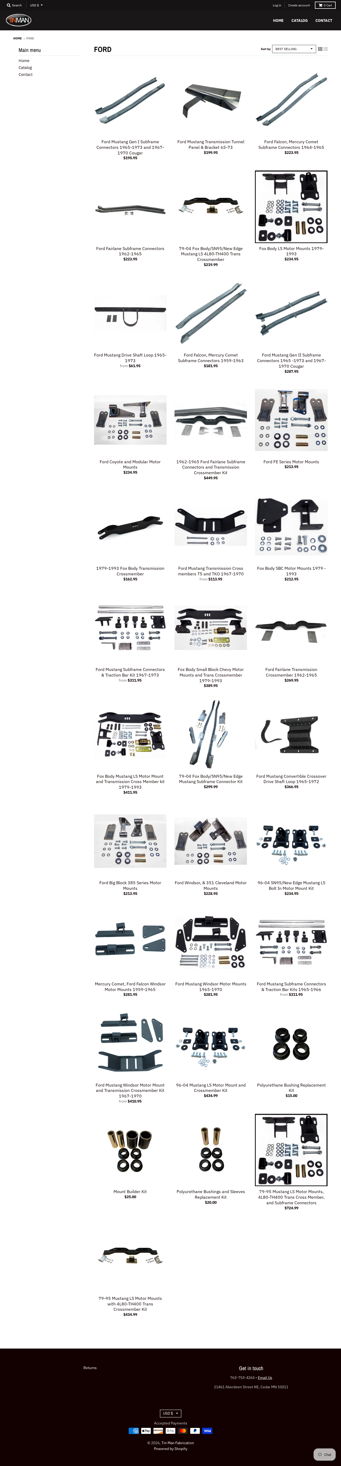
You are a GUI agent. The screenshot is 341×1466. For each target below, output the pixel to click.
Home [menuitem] (278, 20)
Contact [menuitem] (323, 20)
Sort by (266, 49)
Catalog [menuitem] (299, 20)
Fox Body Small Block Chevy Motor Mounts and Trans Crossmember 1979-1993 (211, 675)
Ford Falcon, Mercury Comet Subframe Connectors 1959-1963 (211, 357)
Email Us (265, 1377)
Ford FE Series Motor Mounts (291, 461)
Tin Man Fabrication (177, 1442)
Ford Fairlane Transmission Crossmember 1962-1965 (291, 672)
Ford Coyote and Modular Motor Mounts (130, 464)
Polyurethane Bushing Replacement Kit (291, 1087)
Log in (277, 5)
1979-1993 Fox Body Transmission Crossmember (130, 571)
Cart (328, 5)
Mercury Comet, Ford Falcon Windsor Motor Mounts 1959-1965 (130, 986)
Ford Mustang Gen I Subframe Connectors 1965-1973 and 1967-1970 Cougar (130, 147)
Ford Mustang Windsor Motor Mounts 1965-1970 (210, 986)
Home (17, 38)
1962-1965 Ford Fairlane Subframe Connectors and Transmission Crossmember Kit (210, 467)
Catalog (25, 67)
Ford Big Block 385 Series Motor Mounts (130, 885)
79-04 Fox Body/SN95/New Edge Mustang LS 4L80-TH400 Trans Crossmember (211, 254)
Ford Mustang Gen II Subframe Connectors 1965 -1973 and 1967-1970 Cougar (291, 360)
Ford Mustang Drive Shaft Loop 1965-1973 (130, 357)
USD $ (34, 5)
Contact (26, 74)
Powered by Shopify (170, 1448)
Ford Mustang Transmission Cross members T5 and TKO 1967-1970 (211, 571)
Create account (299, 5)
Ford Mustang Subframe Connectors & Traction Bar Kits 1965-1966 (291, 986)
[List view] (325, 49)
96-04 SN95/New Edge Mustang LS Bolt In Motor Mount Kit (291, 885)
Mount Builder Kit (130, 1191)
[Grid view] (320, 49)
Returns (90, 1367)
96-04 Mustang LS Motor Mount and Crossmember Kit (211, 1087)
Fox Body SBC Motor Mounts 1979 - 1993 (291, 571)
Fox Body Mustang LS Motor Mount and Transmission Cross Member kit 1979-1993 (130, 781)
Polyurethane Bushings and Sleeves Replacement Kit (211, 1194)
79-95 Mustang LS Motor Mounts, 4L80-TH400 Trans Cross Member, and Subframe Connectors (291, 1197)
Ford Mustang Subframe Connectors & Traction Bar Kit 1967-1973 (130, 672)
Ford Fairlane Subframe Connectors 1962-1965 (130, 251)
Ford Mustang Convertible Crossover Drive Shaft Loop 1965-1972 (291, 778)
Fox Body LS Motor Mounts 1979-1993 (291, 251)
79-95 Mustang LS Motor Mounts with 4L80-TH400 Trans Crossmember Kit (130, 1304)
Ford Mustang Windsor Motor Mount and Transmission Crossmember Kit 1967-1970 (130, 1090)
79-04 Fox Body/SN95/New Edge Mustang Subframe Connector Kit (211, 778)
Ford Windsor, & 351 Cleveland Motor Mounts (211, 885)
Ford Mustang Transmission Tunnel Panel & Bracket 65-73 (210, 144)
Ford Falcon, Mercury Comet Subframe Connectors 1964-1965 (291, 144)
